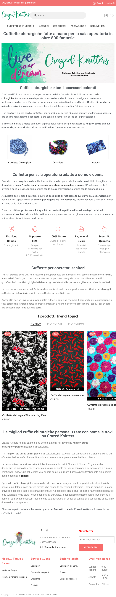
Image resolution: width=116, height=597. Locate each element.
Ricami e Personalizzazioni (14, 576)
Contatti (34, 585)
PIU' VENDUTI (76, 324)
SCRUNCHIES (97, 26)
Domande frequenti (40, 572)
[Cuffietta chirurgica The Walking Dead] (24, 371)
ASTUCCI (44, 26)
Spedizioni (35, 565)
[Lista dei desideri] (43, 335)
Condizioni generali (69, 565)
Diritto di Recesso (68, 578)
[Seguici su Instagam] (47, 530)
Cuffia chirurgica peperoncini (67, 395)
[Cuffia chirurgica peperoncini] (67, 361)
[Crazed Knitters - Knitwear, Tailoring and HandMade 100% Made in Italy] (16, 15)
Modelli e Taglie (9, 570)
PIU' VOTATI (54, 324)
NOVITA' (36, 324)
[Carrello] (106, 15)
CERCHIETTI (59, 26)
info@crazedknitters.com (53, 547)
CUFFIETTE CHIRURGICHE (20, 26)
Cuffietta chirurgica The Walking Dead (24, 415)
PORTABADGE (78, 26)
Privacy (63, 572)
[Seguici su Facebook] (41, 530)
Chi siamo (35, 578)
